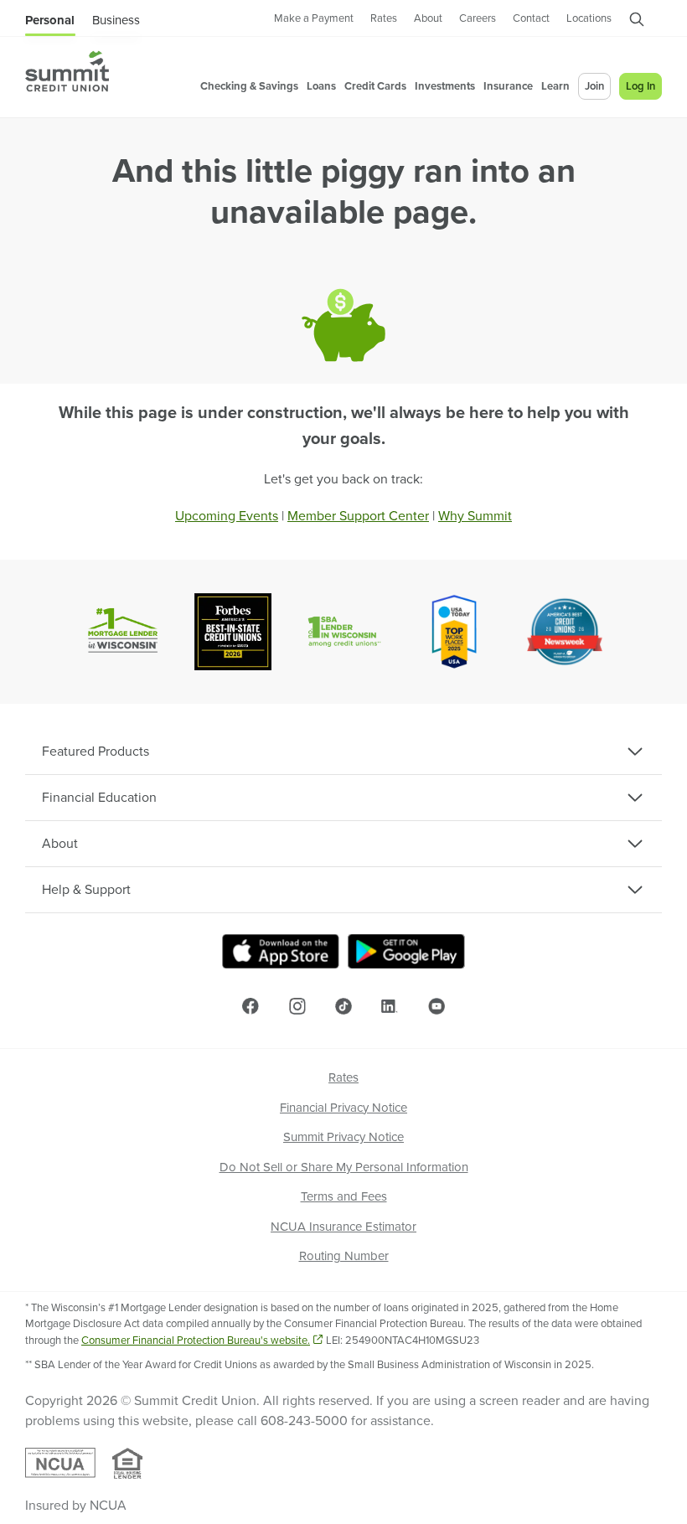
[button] (636, 22)
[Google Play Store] (406, 951)
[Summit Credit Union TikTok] (343, 1006)
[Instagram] (297, 1006)
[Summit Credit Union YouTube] (436, 1006)
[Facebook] (250, 1006)
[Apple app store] (280, 951)
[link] (314, 19)
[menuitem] (67, 71)
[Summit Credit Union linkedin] (389, 1006)
